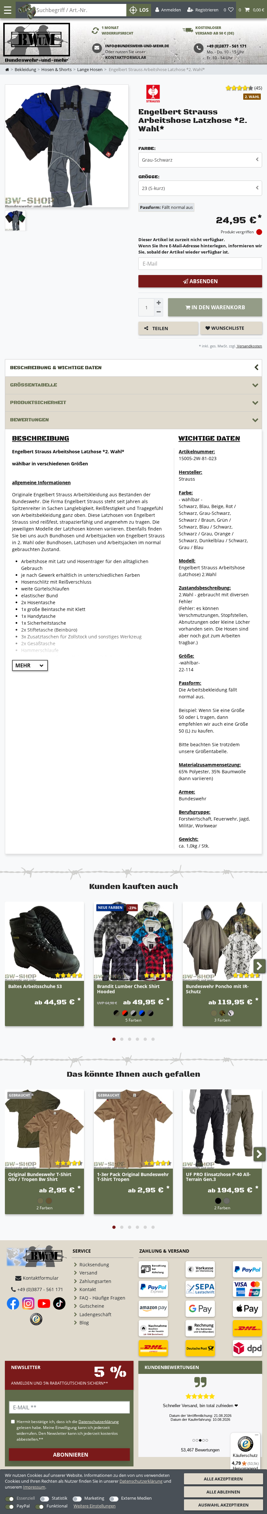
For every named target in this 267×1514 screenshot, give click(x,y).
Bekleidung (25, 69)
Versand (88, 1273)
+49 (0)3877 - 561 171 (39, 1289)
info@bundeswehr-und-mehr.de (137, 45)
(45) (258, 88)
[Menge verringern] (158, 311)
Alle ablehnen (223, 1492)
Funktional (57, 1506)
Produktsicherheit (38, 403)
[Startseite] (36, 43)
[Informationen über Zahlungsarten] (153, 1269)
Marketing (94, 1498)
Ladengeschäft (95, 1314)
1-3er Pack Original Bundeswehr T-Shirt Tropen (133, 1177)
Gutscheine (91, 1306)
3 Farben (222, 1020)
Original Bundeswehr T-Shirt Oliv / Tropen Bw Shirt (39, 1177)
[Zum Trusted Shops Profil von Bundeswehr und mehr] (36, 1319)
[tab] (133, 368)
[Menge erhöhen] (158, 302)
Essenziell (26, 1498)
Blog (84, 1322)
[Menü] (256, 1436)
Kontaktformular (125, 57)
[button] (251, 10)
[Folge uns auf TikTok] (59, 1303)
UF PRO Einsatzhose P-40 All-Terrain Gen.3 (218, 1177)
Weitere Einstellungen (95, 1506)
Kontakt (87, 1289)
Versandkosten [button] (249, 345)
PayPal (23, 1506)
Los (143, 10)
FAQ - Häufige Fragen (102, 1298)
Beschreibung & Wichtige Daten (56, 368)
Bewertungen (29, 420)
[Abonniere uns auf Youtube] (44, 1303)
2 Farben (44, 1207)
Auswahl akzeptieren (223, 1505)
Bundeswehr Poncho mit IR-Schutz (217, 989)
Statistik (59, 1498)
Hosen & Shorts (56, 69)
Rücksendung (94, 1264)
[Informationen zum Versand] (247, 1328)
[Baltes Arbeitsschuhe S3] (44, 941)
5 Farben (133, 1020)
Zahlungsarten (95, 1281)
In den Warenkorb (217, 307)
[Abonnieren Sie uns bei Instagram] (28, 1303)
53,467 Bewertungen (200, 1450)
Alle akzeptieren (223, 1479)
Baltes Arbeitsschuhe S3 (35, 986)
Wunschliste (227, 328)
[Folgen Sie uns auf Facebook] (13, 1303)
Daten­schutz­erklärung (140, 1481)
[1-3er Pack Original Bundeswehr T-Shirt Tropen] (133, 1129)
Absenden (203, 281)
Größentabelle (33, 385)
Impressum (34, 1487)
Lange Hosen (90, 69)
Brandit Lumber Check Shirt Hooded (128, 989)
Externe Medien (136, 1498)
